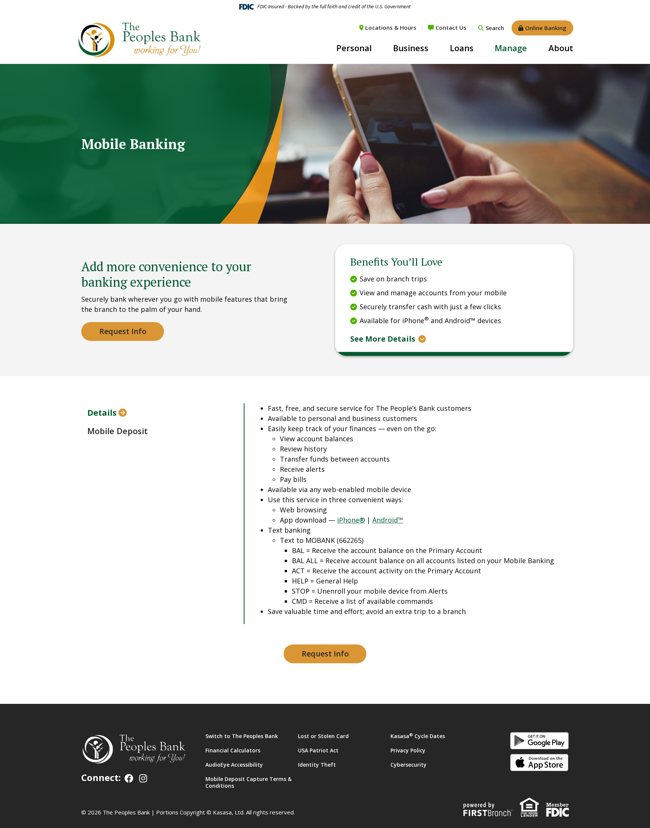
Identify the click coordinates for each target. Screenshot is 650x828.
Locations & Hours (390, 27)
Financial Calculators (232, 750)
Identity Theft (317, 764)
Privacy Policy (407, 750)
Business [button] (410, 47)
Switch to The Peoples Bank (241, 736)
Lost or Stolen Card (323, 736)
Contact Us (451, 27)
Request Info (122, 331)
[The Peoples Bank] (139, 39)
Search (495, 28)
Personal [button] (354, 47)
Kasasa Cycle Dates (417, 736)
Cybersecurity (408, 764)
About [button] (560, 47)
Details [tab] (102, 412)
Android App (539, 740)
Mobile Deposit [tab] (117, 430)
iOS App (539, 762)
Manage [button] (511, 47)
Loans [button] (462, 47)
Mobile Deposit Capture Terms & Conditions (248, 782)
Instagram (143, 778)
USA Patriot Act (318, 750)
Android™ (387, 519)
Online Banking (545, 28)
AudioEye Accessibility (234, 764)
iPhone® (351, 519)
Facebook (129, 778)
